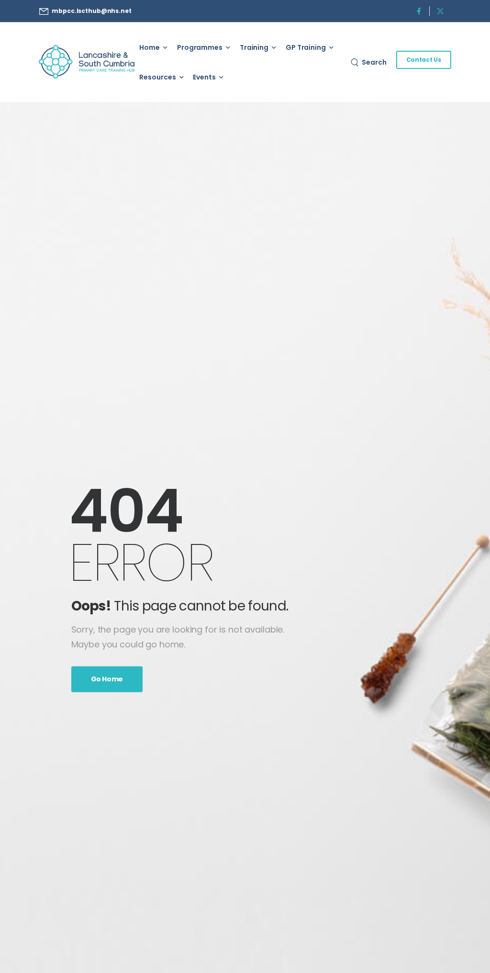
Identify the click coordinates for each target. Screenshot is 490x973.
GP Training (306, 47)
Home (149, 47)
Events (204, 77)
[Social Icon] (419, 11)
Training (254, 47)
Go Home (107, 679)
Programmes (200, 47)
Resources (157, 77)
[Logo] (86, 62)
